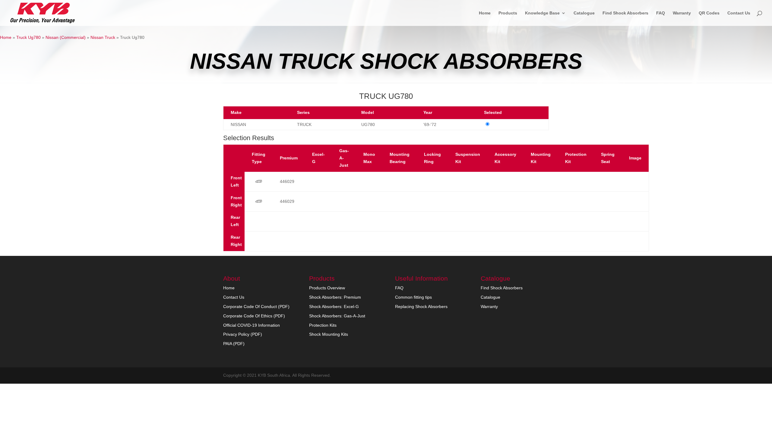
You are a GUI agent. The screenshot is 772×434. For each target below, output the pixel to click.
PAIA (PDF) (234, 343)
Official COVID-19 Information (251, 325)
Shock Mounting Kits (328, 334)
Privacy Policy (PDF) (242, 334)
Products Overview (327, 287)
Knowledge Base (542, 13)
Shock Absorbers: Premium (335, 297)
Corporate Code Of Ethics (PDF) (254, 315)
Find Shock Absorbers (625, 13)
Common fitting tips (413, 297)
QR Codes (709, 13)
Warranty (682, 13)
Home (485, 13)
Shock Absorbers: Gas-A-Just (337, 315)
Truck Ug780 (28, 37)
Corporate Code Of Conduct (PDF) (256, 306)
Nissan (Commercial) (66, 37)
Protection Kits (323, 325)
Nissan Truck (102, 37)
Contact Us (738, 13)
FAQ (660, 13)
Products (507, 13)
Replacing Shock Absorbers (421, 306)
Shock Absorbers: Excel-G (334, 306)
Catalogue (584, 13)
